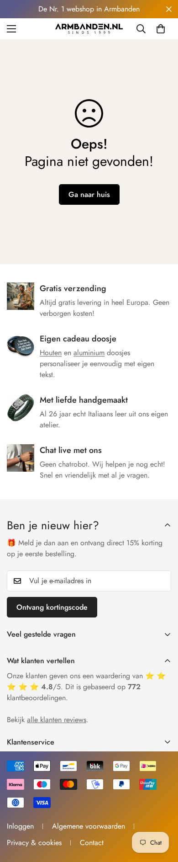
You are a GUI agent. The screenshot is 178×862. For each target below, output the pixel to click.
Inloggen (20, 826)
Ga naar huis (89, 194)
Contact (92, 842)
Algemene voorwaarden (88, 826)
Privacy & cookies (34, 842)
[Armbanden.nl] (89, 28)
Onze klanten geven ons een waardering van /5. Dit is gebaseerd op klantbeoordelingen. (86, 686)
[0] (160, 28)
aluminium (89, 352)
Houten (51, 352)
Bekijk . (48, 719)
